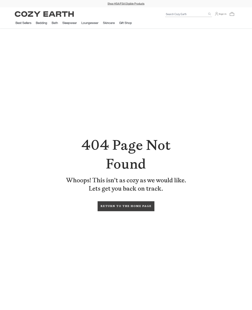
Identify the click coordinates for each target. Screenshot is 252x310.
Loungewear (90, 23)
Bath (55, 23)
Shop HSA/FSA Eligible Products (126, 3)
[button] (231, 14)
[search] (209, 14)
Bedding (41, 23)
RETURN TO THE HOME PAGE (126, 206)
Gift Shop (125, 23)
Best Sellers (23, 23)
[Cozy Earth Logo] (44, 14)
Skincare (109, 23)
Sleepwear (69, 23)
